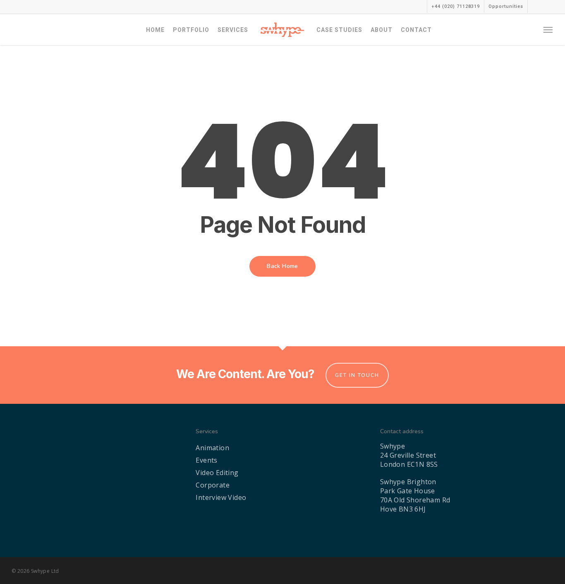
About (382, 30)
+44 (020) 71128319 (455, 6)
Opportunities (505, 6)
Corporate (213, 485)
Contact (416, 30)
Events (206, 460)
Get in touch (357, 375)
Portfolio (191, 30)
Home (155, 30)
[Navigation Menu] (548, 29)
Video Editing (217, 472)
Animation (212, 447)
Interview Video (221, 497)
